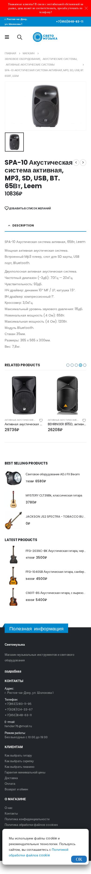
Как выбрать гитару (18, 755)
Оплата (10, 783)
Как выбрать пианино (19, 767)
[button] (68, 365)
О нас (9, 808)
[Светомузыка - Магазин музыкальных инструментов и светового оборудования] (46, 37)
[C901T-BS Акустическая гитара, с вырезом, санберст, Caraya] (13, 597)
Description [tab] (23, 225)
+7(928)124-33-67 (18, 709)
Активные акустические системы (25, 419)
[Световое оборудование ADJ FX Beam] (13, 478)
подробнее (13, 671)
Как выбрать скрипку (19, 761)
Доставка (11, 778)
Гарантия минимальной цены (25, 772)
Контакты (11, 813)
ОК (79, 859)
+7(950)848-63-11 (69, 21)
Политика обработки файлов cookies (31, 825)
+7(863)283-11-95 (18, 704)
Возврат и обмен (16, 789)
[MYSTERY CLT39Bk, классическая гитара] (13, 499)
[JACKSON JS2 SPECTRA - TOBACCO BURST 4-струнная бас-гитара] (13, 520)
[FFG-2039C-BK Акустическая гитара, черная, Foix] (13, 554)
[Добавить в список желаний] (41, 420)
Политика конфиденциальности (27, 819)
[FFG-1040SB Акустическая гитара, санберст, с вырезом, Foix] (13, 576)
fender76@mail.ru (18, 726)
